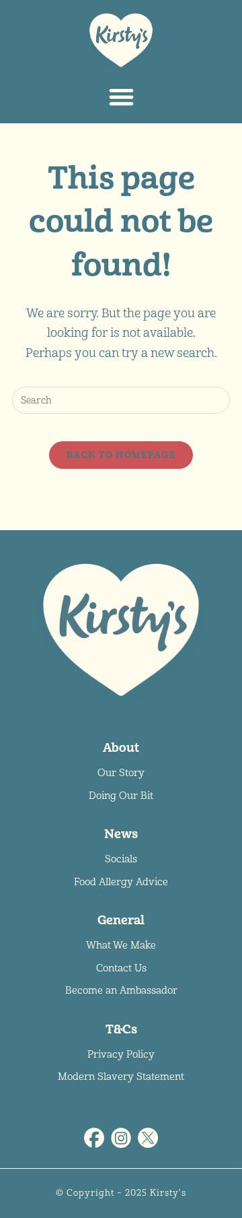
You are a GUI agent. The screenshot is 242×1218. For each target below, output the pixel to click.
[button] (121, 97)
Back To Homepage (121, 455)
